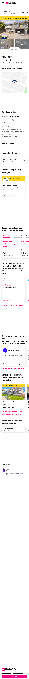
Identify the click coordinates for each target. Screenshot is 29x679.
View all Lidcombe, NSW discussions (13, 368)
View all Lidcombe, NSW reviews (12, 305)
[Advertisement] (14, 102)
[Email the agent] (24, 160)
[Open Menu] (3, 3)
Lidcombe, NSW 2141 (12, 8)
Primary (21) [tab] (6, 236)
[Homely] (14, 669)
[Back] (2, 13)
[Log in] (26, 3)
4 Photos (15, 49)
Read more (5, 139)
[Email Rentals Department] (4, 195)
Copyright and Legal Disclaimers (11, 478)
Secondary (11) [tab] (18, 236)
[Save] (26, 13)
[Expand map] (25, 75)
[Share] (23, 13)
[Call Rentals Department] (9, 195)
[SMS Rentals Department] (14, 195)
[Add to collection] (23, 402)
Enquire (14, 676)
